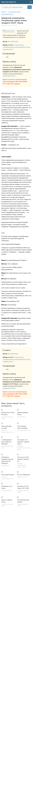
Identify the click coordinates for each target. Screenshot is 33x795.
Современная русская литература (14, 47)
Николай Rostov (13, 41)
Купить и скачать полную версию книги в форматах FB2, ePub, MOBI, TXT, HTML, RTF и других (15, 82)
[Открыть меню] (30, 2)
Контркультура (18, 45)
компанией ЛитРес (9, 76)
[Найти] (30, 7)
